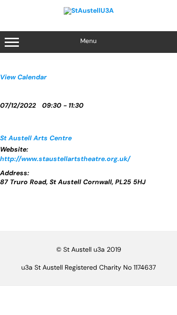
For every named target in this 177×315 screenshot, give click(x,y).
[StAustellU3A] (89, 10)
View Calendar (23, 77)
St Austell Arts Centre (36, 138)
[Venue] (5, 117)
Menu (88, 41)
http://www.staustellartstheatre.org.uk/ (65, 158)
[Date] (5, 87)
